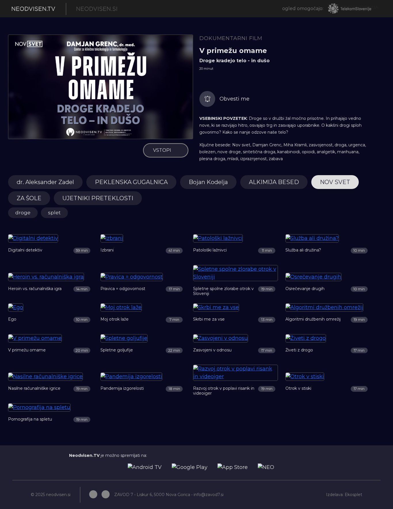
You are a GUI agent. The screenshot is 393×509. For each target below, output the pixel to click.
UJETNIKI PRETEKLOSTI (97, 198)
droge (22, 212)
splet (54, 212)
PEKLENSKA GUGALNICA (131, 182)
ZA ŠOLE (29, 198)
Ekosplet (353, 494)
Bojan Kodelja (208, 182)
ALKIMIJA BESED (274, 182)
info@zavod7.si (209, 494)
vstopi (162, 150)
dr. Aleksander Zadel (45, 182)
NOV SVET (335, 182)
